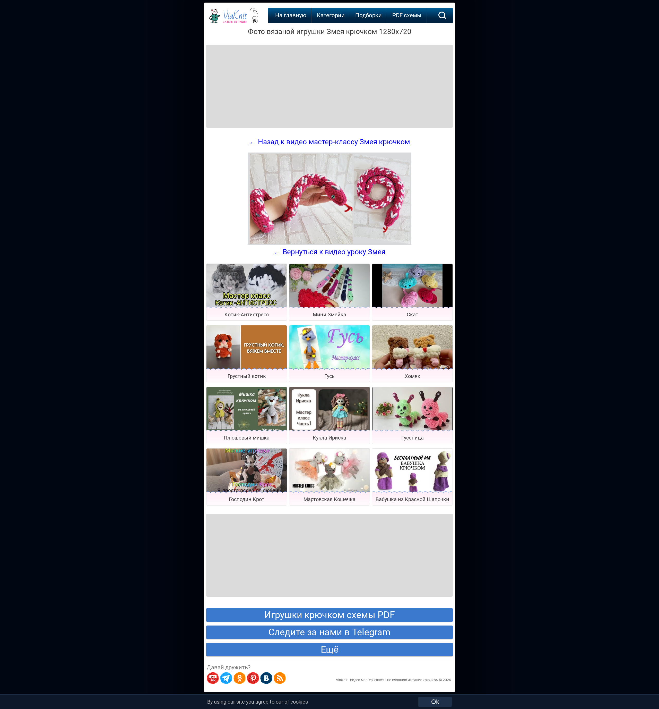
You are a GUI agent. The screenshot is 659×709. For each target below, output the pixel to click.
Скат (412, 314)
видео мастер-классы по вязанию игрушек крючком (394, 680)
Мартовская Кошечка (329, 499)
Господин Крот (246, 499)
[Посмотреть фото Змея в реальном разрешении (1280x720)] (329, 243)
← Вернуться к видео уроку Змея (329, 252)
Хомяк (412, 376)
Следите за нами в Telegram (329, 632)
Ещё (330, 649)
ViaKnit (235, 18)
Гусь (329, 376)
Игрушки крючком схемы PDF (329, 615)
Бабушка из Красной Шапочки (412, 499)
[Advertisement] (247, 80)
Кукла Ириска (329, 438)
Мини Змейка (329, 314)
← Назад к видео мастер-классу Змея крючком (329, 142)
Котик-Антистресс (246, 314)
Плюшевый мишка (247, 438)
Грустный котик (247, 376)
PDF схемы (406, 15)
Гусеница (412, 438)
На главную (290, 15)
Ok (435, 701)
